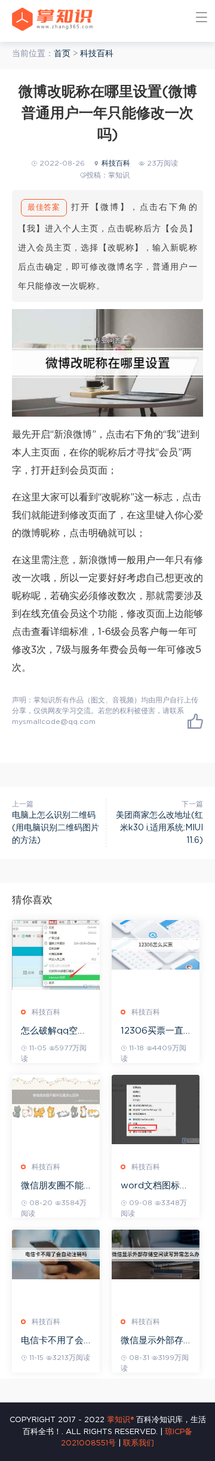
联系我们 (138, 1443)
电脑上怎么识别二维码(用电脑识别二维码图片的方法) (55, 828)
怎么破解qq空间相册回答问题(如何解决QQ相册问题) (55, 1031)
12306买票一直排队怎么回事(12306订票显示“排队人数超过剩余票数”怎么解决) (156, 1031)
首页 (62, 54)
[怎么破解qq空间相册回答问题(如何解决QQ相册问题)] (56, 955)
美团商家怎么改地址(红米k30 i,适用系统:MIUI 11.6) (159, 828)
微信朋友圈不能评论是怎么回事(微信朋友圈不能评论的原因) (54, 1186)
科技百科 (96, 54)
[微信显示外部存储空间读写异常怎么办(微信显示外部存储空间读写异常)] (155, 1254)
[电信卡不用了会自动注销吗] (56, 1254)
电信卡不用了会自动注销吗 (52, 1341)
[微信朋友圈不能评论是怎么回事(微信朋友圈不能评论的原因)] (56, 1097)
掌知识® (120, 1420)
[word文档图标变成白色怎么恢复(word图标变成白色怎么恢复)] (155, 1109)
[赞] (195, 721)
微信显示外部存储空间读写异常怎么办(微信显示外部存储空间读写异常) (154, 1341)
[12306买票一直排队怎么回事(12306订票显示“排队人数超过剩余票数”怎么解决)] (155, 945)
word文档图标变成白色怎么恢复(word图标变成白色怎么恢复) (155, 1186)
